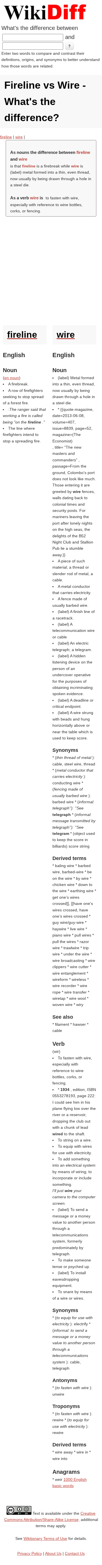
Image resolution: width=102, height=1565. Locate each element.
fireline (6, 137)
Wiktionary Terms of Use (45, 1538)
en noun (11, 378)
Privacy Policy (29, 1553)
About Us (53, 1553)
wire (19, 137)
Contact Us (75, 1553)
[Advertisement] (51, 269)
